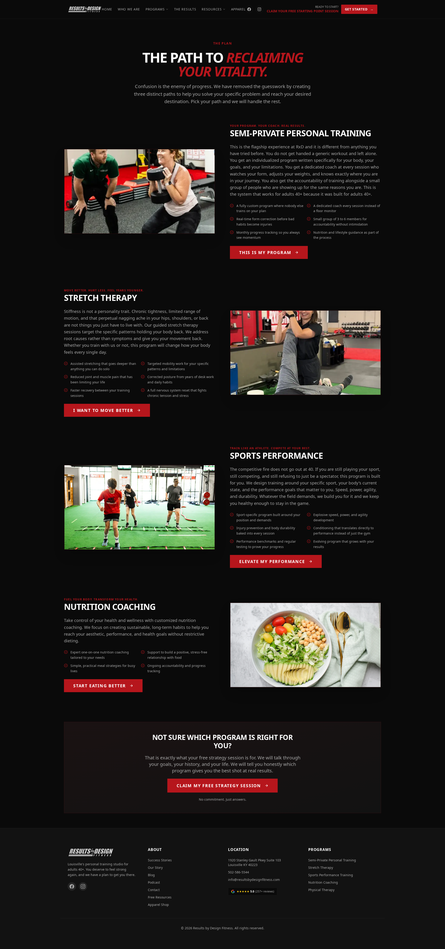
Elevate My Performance (272, 561)
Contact (154, 890)
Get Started (359, 9)
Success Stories (160, 860)
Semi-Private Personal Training (332, 860)
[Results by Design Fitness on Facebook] (249, 9)
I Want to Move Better (103, 410)
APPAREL (238, 9)
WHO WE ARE (129, 9)
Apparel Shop (158, 904)
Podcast (154, 882)
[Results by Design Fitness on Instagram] (259, 9)
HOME (107, 9)
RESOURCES (212, 9)
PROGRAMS (155, 9)
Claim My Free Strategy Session (219, 785)
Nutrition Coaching (323, 882)
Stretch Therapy (320, 867)
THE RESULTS (185, 9)
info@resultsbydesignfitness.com (254, 879)
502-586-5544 (238, 872)
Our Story (155, 867)
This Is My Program (265, 252)
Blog (151, 875)
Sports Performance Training (330, 875)
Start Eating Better (99, 685)
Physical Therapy (321, 890)
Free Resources (160, 897)
